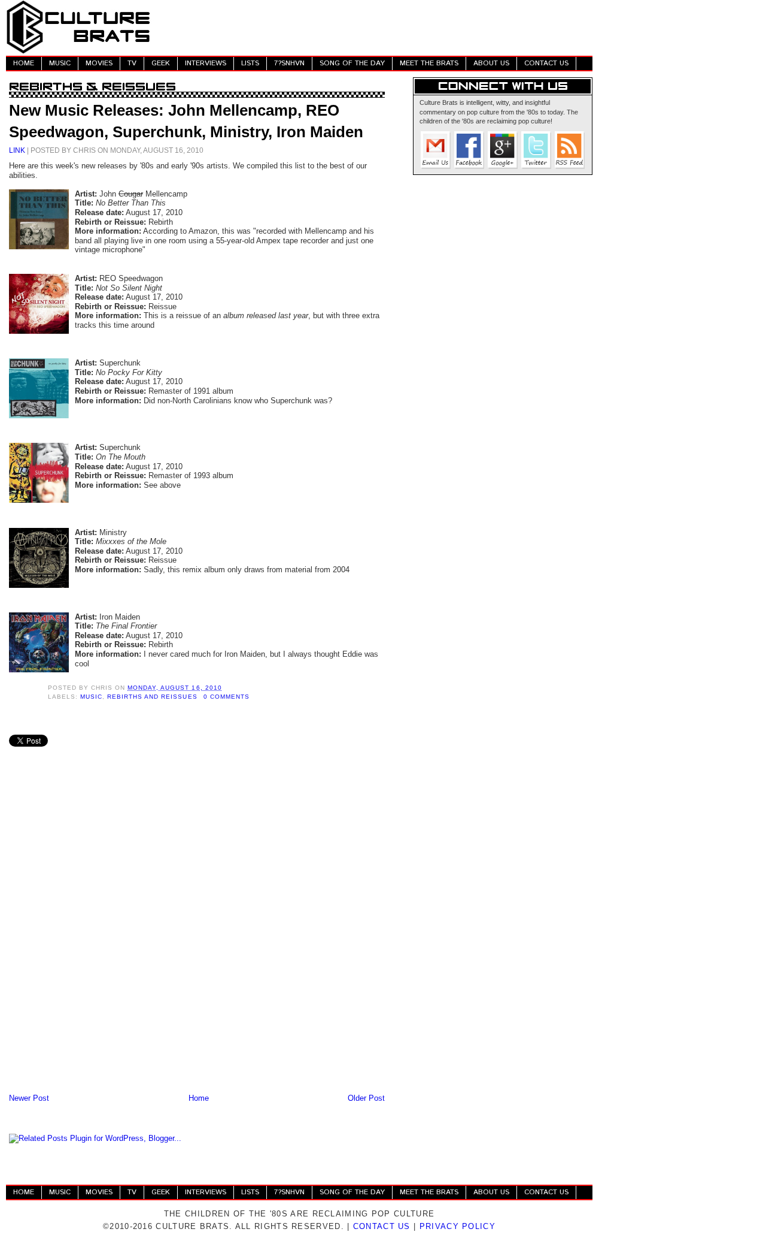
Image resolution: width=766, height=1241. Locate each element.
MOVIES (99, 63)
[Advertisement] (374, 27)
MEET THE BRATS (429, 63)
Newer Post (29, 1098)
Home (199, 1098)
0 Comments (226, 696)
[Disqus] (197, 934)
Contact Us (382, 1226)
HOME (23, 63)
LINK (17, 150)
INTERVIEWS (205, 63)
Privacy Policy (458, 1226)
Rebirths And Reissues (152, 696)
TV (131, 63)
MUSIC (60, 63)
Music (91, 696)
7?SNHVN (289, 63)
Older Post (366, 1098)
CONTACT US (546, 63)
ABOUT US (491, 63)
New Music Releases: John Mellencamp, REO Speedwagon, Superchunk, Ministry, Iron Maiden (186, 121)
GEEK (160, 63)
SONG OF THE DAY (352, 63)
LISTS (250, 63)
